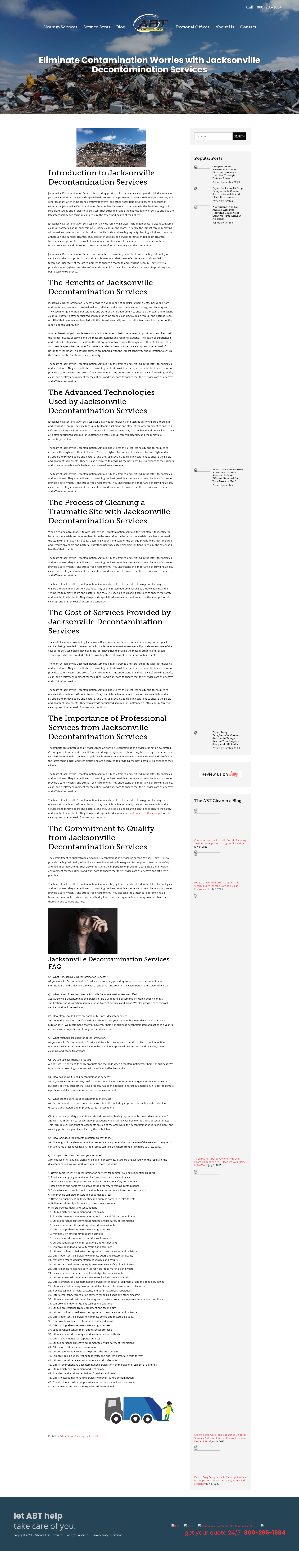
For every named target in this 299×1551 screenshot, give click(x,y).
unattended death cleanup (144, 813)
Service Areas (96, 26)
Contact (248, 26)
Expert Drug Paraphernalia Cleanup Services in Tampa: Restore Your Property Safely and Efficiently (226, 738)
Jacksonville (92, 1436)
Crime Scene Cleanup (72, 1436)
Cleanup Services (60, 26)
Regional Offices (193, 26)
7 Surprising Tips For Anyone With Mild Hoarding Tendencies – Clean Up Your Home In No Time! (227, 212)
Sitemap (117, 1535)
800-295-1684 (264, 1532)
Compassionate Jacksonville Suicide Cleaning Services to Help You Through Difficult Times (224, 172)
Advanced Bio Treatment (150, 23)
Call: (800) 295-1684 (264, 7)
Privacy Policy (100, 1535)
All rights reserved (77, 1535)
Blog (120, 26)
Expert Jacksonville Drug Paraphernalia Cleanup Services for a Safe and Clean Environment (227, 193)
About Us (224, 26)
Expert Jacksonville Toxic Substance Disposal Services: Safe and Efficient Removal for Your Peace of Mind (227, 475)
